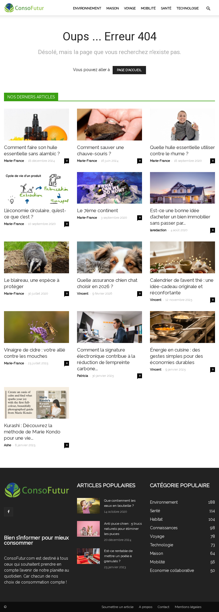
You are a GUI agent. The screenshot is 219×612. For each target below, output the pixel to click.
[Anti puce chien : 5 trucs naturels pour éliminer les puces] (88, 529)
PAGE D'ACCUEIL (129, 70)
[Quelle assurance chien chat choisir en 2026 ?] (109, 257)
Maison (112, 8)
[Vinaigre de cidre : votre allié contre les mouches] (36, 327)
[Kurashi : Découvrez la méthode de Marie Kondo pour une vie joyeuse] (36, 403)
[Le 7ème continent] (109, 188)
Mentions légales (188, 607)
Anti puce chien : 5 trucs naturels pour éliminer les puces (123, 529)
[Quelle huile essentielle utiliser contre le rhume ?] (182, 124)
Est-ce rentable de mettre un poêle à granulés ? (118, 556)
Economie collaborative (172, 570)
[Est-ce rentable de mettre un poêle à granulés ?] (88, 556)
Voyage (130, 8)
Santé (166, 8)
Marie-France (14, 161)
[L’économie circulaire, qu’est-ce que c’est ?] (36, 188)
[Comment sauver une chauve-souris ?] (109, 124)
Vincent (82, 293)
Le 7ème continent (97, 210)
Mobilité (148, 8)
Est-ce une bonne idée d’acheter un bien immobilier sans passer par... (180, 217)
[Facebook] (8, 511)
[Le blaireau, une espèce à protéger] (36, 257)
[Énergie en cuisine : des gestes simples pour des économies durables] (182, 327)
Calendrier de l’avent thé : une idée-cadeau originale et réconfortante (182, 286)
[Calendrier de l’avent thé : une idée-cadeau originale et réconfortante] (182, 257)
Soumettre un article (117, 607)
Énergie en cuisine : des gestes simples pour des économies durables (176, 356)
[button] (208, 8)
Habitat (156, 519)
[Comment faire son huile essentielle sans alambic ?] (36, 124)
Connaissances (164, 528)
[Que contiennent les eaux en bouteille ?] (88, 506)
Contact (163, 607)
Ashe (7, 445)
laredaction (158, 230)
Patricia (82, 376)
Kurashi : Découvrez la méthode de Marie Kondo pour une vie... (32, 432)
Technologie (188, 8)
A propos (145, 607)
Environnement (87, 8)
